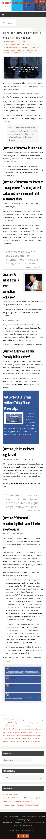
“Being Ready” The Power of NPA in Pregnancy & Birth (23, 798)
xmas (39, 741)
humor (14, 732)
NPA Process (26, 47)
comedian (33, 726)
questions (11, 738)
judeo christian (33, 732)
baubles (5, 723)
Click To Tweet (31, 267)
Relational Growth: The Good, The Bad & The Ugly (21, 805)
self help (17, 738)
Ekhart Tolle (12, 729)
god (31, 729)
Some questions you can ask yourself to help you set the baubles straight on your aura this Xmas (22, 501)
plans (34, 735)
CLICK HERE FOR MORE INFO (21, 439)
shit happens (25, 738)
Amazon (20, 720)
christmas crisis (24, 726)
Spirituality (29, 50)
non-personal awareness (14, 735)
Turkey (23, 741)
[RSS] (43, 1)
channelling (28, 723)
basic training (22, 624)
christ (35, 723)
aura (25, 720)
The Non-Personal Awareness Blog (19, 3)
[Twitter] (40, 1)
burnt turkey (21, 723)
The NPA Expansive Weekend (20, 53)
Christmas (16, 726)
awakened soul (32, 720)
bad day (40, 720)
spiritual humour (34, 738)
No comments (39, 30)
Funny (18, 45)
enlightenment (21, 729)
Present (13, 50)
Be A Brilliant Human (10, 794)
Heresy (24, 45)
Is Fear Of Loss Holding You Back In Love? (18, 801)
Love (4, 735)
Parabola (22, 831)
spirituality (6, 741)
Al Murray (14, 720)
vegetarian (33, 741)
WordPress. (31, 831)
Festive (12, 45)
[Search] (41, 778)
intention (25, 732)
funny (28, 729)
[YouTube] (36, 1)
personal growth (27, 735)
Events (6, 45)
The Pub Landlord (15, 741)
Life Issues (17, 47)
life (39, 732)
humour (19, 732)
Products (20, 50)
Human (9, 732)
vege (27, 741)
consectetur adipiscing (32, 823)
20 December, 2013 (24, 42)
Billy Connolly (12, 723)
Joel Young (10, 42)
